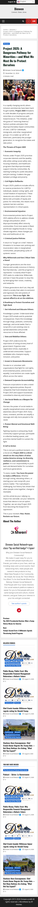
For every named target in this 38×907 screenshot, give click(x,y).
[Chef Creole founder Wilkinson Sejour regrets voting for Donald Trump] (19, 695)
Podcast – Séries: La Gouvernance (16, 774)
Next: (17, 630)
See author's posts (19, 603)
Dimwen (19, 9)
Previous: (18, 621)
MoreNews (23, 902)
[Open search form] (23, 21)
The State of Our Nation (12, 665)
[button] (3, 21)
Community (9, 703)
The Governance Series (12, 663)
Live (34, 21)
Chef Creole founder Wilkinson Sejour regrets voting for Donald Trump (17, 709)
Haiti (14, 660)
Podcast (19, 660)
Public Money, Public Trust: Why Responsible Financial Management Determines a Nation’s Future (16, 674)
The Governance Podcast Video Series (16, 770)
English (23, 1)
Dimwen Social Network (14, 70)
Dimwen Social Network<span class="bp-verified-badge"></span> (19, 546)
